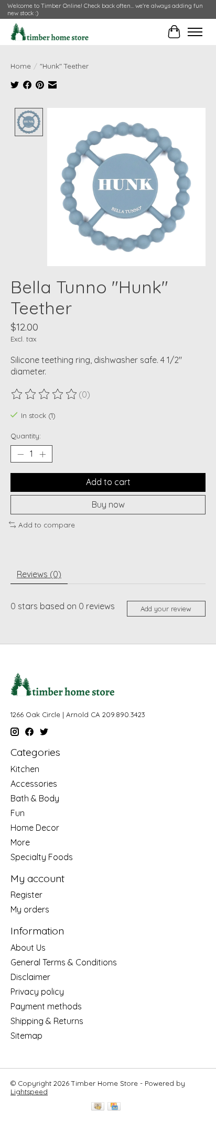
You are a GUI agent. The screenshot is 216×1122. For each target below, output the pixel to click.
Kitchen (24, 769)
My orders (29, 909)
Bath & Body (34, 798)
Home (20, 66)
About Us (28, 947)
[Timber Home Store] (49, 32)
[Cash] (97, 1107)
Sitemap (26, 1035)
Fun (17, 813)
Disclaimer (30, 977)
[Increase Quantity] (42, 454)
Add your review (166, 608)
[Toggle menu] (195, 31)
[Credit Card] (114, 1107)
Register (26, 894)
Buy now (108, 504)
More (20, 842)
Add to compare (46, 525)
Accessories (33, 783)
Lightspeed (29, 1091)
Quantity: (25, 436)
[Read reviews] (44, 394)
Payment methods (46, 1006)
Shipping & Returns (46, 1021)
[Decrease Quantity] (20, 454)
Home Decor (34, 827)
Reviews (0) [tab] (39, 574)
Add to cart (108, 482)
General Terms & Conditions (63, 962)
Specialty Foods (41, 857)
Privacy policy (37, 991)
